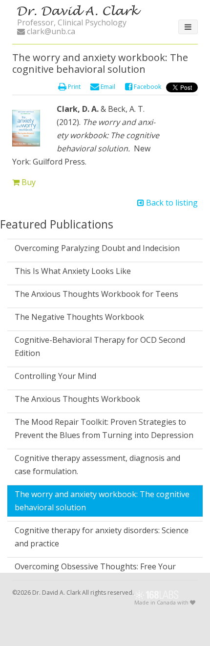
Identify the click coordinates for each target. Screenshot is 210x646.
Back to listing (171, 202)
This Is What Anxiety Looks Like (73, 271)
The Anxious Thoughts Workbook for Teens (96, 294)
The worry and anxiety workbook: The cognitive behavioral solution (102, 501)
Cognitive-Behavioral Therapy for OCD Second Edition (100, 346)
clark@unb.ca (50, 31)
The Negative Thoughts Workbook (79, 317)
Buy (28, 182)
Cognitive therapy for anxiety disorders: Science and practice (102, 537)
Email (107, 87)
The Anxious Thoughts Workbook (77, 399)
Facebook (146, 87)
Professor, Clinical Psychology (71, 22)
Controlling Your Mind (55, 376)
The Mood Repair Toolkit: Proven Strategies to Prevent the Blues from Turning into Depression (104, 428)
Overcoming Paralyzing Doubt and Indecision (97, 248)
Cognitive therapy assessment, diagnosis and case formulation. (97, 465)
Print (73, 87)
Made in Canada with (162, 602)
